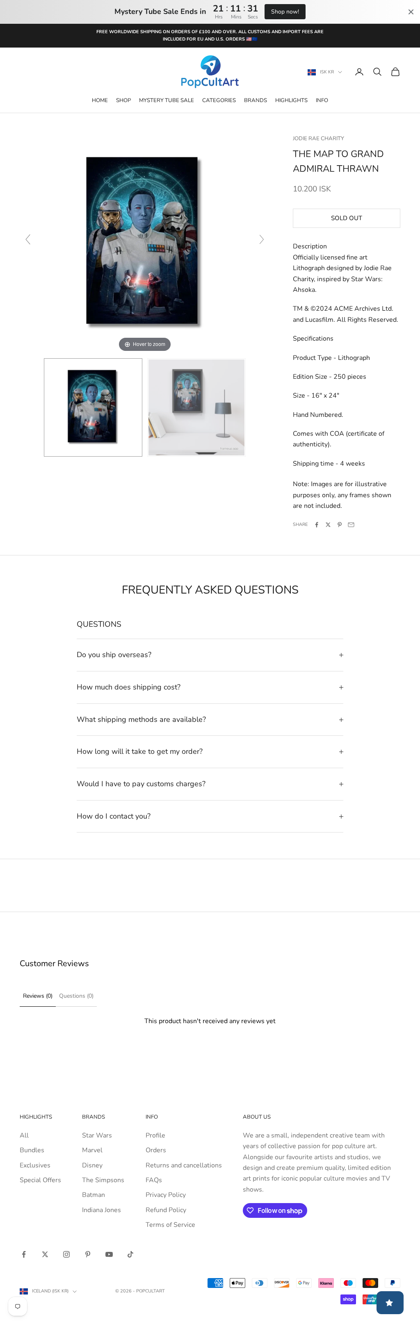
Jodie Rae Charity (318, 138)
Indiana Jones (101, 1210)
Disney (92, 1165)
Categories (219, 100)
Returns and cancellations (184, 1165)
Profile (155, 1135)
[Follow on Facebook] (24, 1254)
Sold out (346, 218)
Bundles (32, 1150)
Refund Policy (166, 1210)
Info (322, 100)
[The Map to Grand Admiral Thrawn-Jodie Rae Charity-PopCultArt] (93, 407)
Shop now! (285, 12)
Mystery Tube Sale (166, 100)
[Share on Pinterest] (339, 524)
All (24, 1135)
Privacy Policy (166, 1194)
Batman (93, 1194)
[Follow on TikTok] (130, 1254)
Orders (156, 1150)
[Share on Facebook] (316, 524)
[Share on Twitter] (328, 524)
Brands (255, 100)
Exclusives (35, 1165)
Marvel (92, 1150)
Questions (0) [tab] (76, 996)
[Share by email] (351, 524)
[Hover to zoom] (145, 243)
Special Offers (40, 1180)
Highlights (291, 100)
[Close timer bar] (411, 12)
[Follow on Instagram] (66, 1254)
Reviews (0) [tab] (37, 996)
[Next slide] (261, 239)
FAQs (154, 1180)
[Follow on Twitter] (45, 1254)
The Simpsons (103, 1180)
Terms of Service (170, 1224)
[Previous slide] (28, 239)
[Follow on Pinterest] (88, 1254)
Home (100, 100)
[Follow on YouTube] (109, 1254)
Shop (123, 100)
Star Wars (97, 1135)
